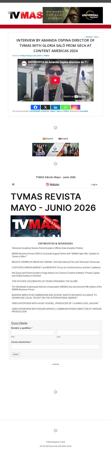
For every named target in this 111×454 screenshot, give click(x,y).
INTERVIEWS (35, 111)
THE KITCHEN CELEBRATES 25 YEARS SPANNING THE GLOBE (45, 281)
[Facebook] (35, 107)
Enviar (15, 354)
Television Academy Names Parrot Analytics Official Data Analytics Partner (47, 248)
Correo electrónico (21, 342)
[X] (45, 107)
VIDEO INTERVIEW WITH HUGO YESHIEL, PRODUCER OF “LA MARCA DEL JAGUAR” (55, 303)
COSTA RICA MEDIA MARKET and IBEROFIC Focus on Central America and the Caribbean (56, 267)
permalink (84, 111)
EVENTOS (45, 111)
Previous (88, 37)
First (13, 337)
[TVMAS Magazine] (25, 15)
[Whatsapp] (65, 107)
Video (58, 111)
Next (97, 37)
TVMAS (46, 56)
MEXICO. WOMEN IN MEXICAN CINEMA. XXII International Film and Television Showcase (56, 262)
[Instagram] (75, 107)
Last (58, 337)
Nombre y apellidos (21, 328)
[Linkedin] (55, 107)
